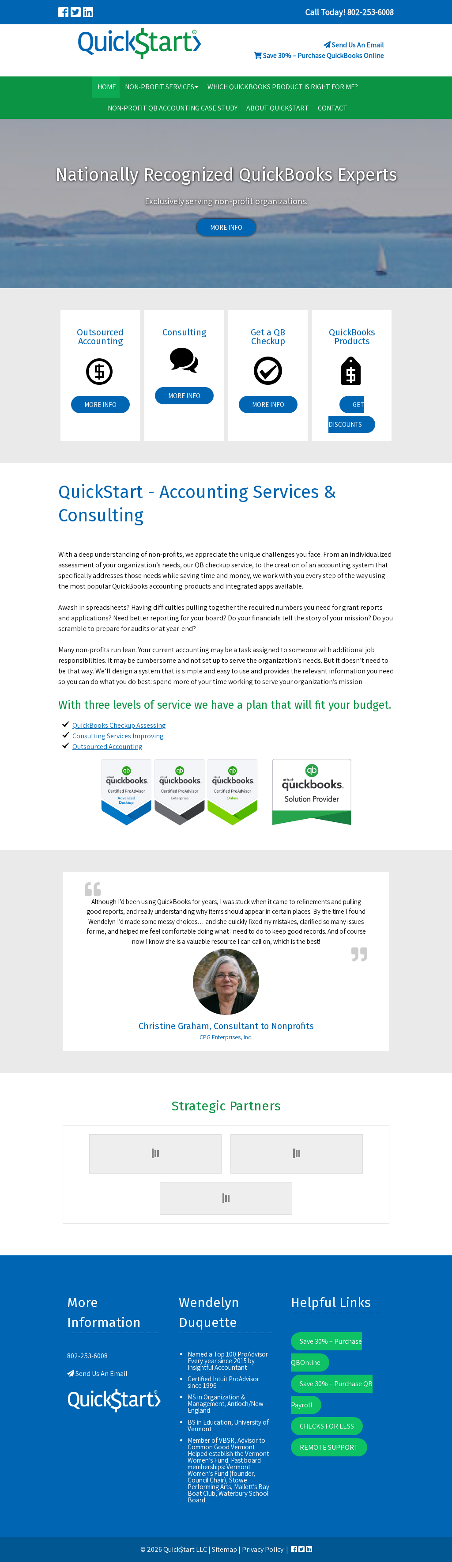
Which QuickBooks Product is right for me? (282, 86)
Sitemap (224, 1549)
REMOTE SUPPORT (329, 1447)
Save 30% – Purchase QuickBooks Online (323, 55)
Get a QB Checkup (268, 336)
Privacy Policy (262, 1549)
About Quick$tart (277, 108)
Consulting (184, 332)
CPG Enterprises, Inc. (226, 1037)
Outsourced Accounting (100, 336)
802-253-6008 (87, 1356)
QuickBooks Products (352, 336)
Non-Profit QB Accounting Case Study (172, 108)
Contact (332, 108)
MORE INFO (226, 227)
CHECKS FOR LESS (327, 1426)
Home (107, 86)
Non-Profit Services (159, 86)
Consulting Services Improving (118, 736)
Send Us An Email (358, 44)
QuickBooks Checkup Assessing (119, 725)
